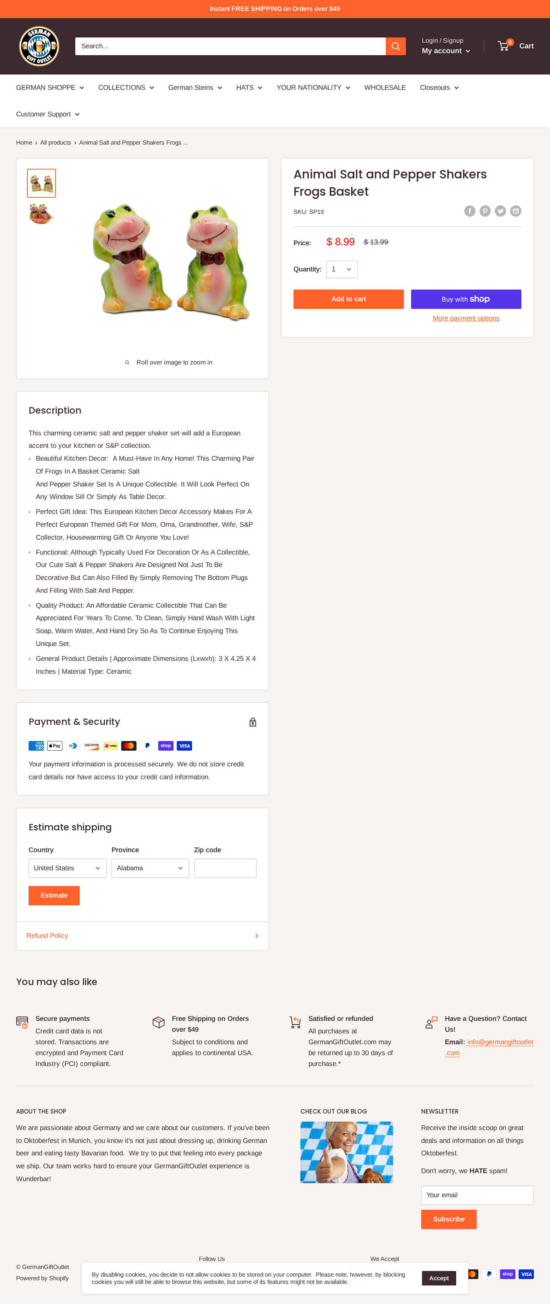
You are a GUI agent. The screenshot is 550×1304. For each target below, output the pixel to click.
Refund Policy (47, 936)
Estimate (54, 895)
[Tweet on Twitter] (500, 211)
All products (55, 142)
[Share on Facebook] (470, 211)
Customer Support (43, 114)
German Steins (190, 87)
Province (125, 850)
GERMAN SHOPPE (45, 87)
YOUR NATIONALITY (309, 87)
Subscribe (449, 1219)
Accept (439, 1278)
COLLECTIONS (121, 87)
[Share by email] (515, 211)
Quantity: (308, 269)
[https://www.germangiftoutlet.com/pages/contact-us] (466, 1042)
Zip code (207, 850)
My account (443, 51)
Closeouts (435, 87)
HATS (245, 87)
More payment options (466, 318)
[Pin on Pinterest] (485, 211)
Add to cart (348, 299)
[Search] (396, 46)
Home (24, 142)
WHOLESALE (385, 87)
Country (41, 850)
